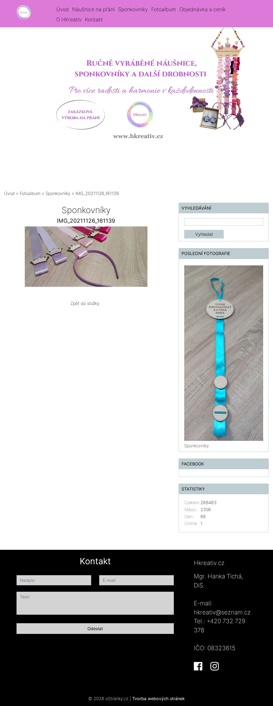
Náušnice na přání (93, 9)
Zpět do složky (84, 303)
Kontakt (94, 19)
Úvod (62, 9)
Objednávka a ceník (202, 9)
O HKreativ (69, 19)
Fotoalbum (163, 9)
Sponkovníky (133, 9)
